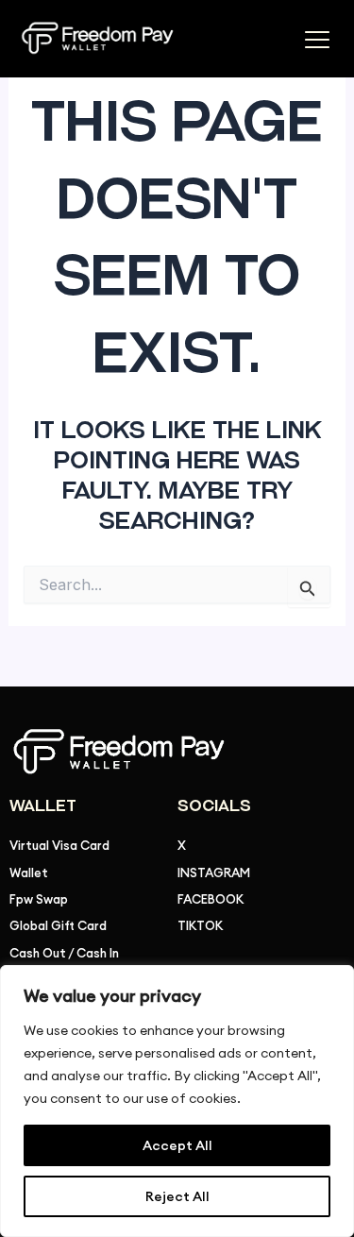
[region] (177, 1101)
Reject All (177, 1196)
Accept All (177, 1145)
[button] (316, 41)
